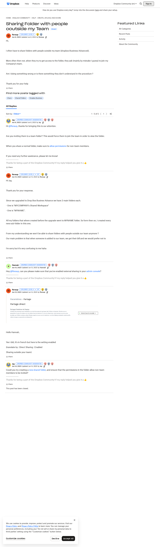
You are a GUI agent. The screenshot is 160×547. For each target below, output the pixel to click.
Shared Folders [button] (20, 98)
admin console (93, 271)
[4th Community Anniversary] (45, 120)
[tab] (11, 106)
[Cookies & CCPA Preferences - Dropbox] (40, 530)
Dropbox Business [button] (36, 98)
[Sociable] (48, 120)
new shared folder (37, 370)
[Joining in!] (41, 34)
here (97, 10)
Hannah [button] (15, 265)
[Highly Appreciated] (52, 120)
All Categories (125, 29)
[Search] (140, 3)
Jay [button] (13, 120)
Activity (122, 39)
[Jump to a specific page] (110, 114)
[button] (8, 35)
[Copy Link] (46, 37)
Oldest (17, 114)
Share (9, 88)
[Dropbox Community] (13, 3)
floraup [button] (15, 35)
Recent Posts (124, 34)
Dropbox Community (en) (124, 4)
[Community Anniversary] (37, 34)
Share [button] (9, 98)
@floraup (13, 126)
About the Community (128, 44)
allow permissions (58, 146)
